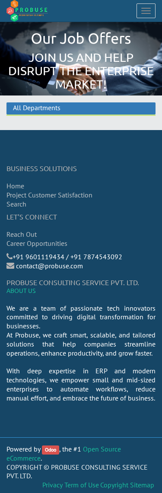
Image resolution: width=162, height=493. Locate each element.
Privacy (52, 484)
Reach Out (21, 234)
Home (15, 185)
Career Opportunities (36, 243)
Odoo (50, 449)
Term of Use (81, 484)
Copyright (114, 484)
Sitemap (142, 484)
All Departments (36, 107)
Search (16, 204)
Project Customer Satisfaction (49, 195)
